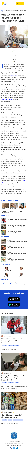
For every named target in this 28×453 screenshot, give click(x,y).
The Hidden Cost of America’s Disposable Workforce (11, 416)
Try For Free (20, 3)
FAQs (17, 441)
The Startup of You (6, 99)
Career (10, 419)
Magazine (3, 10)
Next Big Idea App (5, 441)
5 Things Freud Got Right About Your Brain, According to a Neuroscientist (12, 378)
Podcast (13, 441)
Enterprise (21, 441)
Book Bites (4, 345)
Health (17, 345)
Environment (11, 345)
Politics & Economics (18, 419)
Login (22, 443)
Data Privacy (17, 443)
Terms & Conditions (10, 443)
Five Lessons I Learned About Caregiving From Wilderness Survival (11, 341)
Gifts (10, 441)
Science (17, 382)
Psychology (11, 382)
